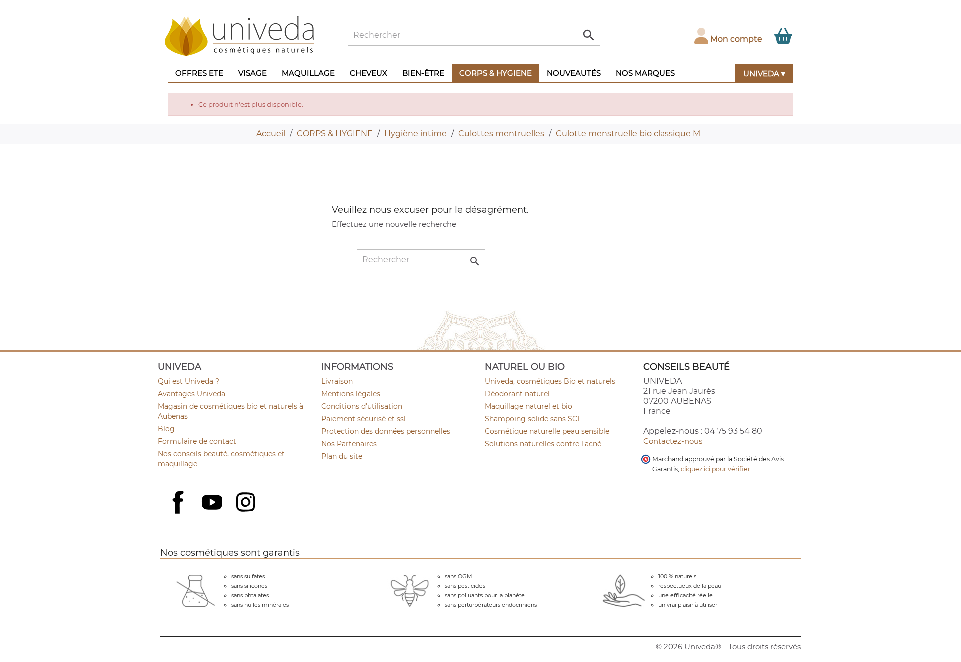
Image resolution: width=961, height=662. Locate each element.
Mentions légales (350, 393)
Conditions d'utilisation (361, 406)
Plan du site (341, 456)
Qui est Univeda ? (188, 381)
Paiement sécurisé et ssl (363, 418)
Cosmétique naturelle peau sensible (547, 431)
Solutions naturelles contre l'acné (543, 443)
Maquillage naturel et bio (528, 406)
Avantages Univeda (191, 393)
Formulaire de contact (197, 441)
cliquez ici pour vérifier (715, 469)
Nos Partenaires (349, 443)
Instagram (246, 503)
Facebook (179, 513)
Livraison (337, 381)
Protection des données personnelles (385, 431)
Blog (166, 428)
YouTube (213, 503)
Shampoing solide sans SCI (532, 418)
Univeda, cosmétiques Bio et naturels (550, 381)
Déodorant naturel (517, 393)
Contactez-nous (672, 441)
